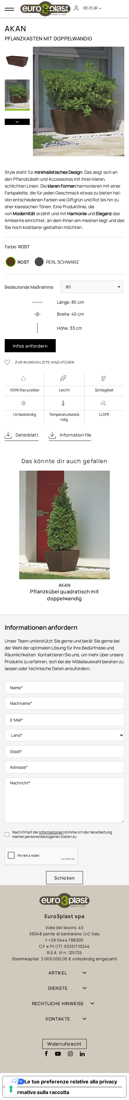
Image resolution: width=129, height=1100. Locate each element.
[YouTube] (58, 1054)
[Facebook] (46, 1054)
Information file (75, 435)
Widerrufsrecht (64, 1044)
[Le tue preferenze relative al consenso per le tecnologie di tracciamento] (11, 1089)
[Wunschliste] (9, 362)
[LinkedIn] (82, 1054)
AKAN (64, 585)
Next (17, 122)
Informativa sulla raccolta (38, 1092)
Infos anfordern (30, 346)
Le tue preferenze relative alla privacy (70, 1081)
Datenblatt (27, 435)
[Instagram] (70, 1054)
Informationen (51, 832)
